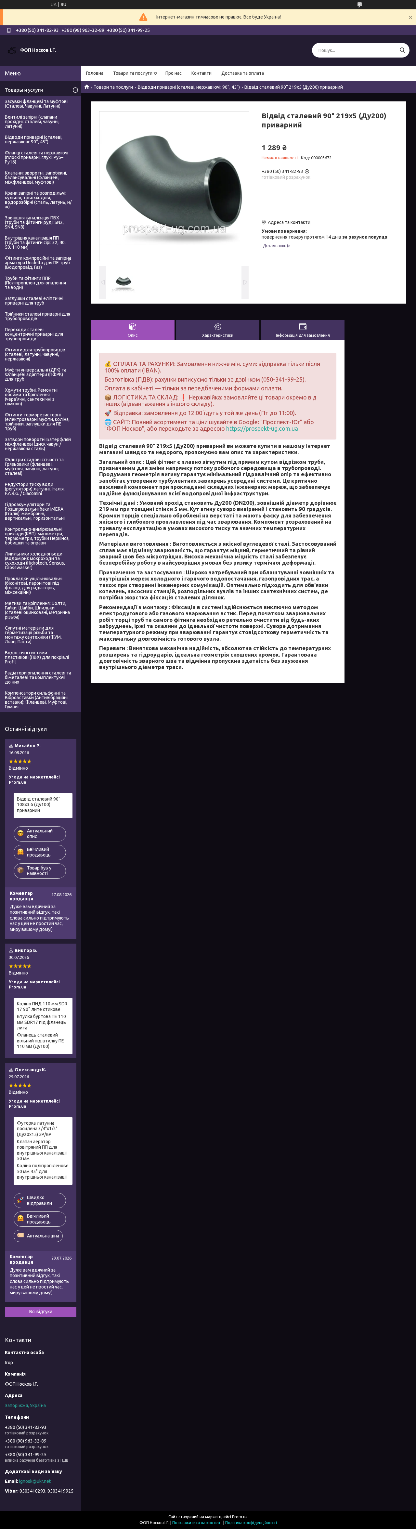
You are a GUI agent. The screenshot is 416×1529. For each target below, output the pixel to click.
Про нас (173, 73)
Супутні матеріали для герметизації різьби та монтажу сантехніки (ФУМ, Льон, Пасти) (33, 634)
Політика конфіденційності (251, 1523)
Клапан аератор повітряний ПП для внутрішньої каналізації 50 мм (42, 1150)
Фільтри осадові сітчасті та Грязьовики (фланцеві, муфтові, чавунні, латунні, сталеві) (34, 466)
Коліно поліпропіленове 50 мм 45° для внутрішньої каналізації (43, 1171)
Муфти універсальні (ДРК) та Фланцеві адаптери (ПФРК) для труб (35, 374)
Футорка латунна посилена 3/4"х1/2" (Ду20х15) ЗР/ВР (37, 1128)
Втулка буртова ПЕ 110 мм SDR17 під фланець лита (41, 1022)
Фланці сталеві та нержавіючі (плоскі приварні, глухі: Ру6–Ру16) (36, 157)
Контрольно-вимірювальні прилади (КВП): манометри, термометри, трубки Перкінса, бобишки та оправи (37, 536)
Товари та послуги (132, 73)
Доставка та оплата (242, 73)
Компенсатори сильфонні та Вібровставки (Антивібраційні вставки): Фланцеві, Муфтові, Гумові (36, 699)
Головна (94, 73)
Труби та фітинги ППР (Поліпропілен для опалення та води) (35, 283)
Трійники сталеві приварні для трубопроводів (37, 316)
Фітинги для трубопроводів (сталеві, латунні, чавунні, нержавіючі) (35, 354)
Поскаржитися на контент (197, 1523)
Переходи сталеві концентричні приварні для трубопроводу (34, 334)
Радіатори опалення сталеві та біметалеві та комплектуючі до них (38, 677)
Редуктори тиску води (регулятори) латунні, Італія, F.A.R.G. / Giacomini (35, 489)
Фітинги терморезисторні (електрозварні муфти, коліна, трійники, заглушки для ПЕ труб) (37, 421)
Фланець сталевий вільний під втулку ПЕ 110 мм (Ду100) (40, 1040)
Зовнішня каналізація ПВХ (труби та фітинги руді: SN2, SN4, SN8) (34, 222)
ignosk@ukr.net (35, 1481)
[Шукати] (402, 50)
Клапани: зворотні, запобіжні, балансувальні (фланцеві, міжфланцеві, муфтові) (36, 177)
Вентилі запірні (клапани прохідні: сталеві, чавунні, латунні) (32, 121)
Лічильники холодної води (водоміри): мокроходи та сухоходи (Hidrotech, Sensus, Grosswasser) (35, 560)
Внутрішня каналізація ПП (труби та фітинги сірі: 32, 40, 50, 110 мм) (35, 242)
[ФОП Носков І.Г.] (11, 50)
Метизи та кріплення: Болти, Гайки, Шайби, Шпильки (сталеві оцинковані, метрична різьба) (37, 610)
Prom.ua (240, 1517)
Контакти (201, 73)
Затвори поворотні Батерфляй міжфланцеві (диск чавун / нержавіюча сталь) (38, 444)
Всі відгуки (40, 1311)
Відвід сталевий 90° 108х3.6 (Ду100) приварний (38, 804)
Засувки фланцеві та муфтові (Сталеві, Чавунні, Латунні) (36, 104)
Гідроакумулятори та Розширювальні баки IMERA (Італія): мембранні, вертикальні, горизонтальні (35, 511)
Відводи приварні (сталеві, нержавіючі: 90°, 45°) (189, 87)
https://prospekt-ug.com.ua (262, 428)
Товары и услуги (24, 90)
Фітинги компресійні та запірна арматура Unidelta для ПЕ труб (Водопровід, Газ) (38, 262)
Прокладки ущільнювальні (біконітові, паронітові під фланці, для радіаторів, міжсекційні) (33, 585)
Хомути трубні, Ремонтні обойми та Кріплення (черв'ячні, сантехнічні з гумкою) (31, 396)
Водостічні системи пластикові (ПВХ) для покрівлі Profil (37, 657)
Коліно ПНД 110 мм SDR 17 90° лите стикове (42, 1006)
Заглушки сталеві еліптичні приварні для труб (34, 301)
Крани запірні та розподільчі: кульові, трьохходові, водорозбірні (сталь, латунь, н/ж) (38, 199)
